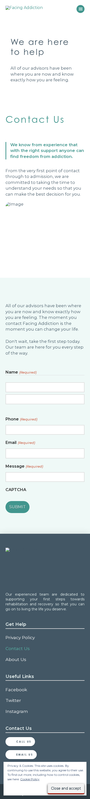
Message (24, 466)
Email (20, 442)
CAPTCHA (16, 489)
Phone (21, 419)
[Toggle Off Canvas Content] (80, 9)
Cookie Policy (30, 779)
